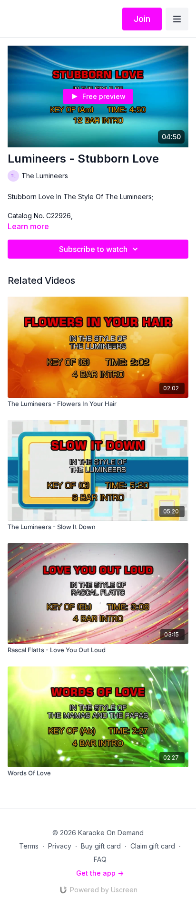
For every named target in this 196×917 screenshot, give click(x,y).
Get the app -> (100, 873)
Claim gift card (152, 846)
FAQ (100, 859)
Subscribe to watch (93, 249)
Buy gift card (101, 846)
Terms (29, 846)
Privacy (59, 846)
